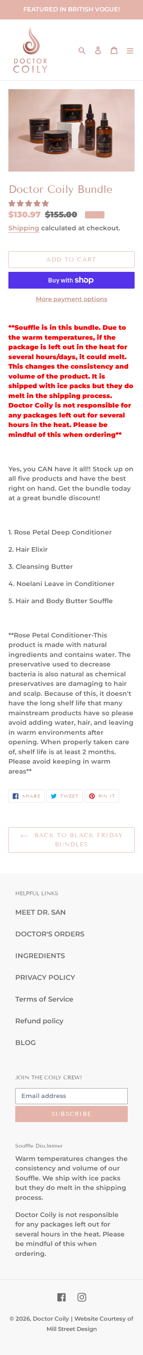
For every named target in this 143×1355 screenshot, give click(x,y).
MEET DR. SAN (40, 912)
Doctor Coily (51, 1318)
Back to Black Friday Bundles (77, 840)
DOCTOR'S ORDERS (49, 934)
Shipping (23, 228)
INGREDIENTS (40, 956)
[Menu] (130, 50)
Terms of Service (44, 999)
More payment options (71, 299)
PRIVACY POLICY (45, 977)
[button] (29, 203)
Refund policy (39, 1021)
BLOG (25, 1043)
